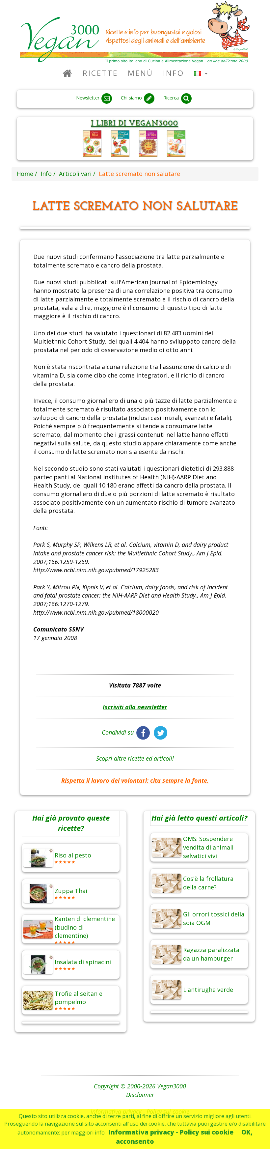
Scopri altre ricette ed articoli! (135, 758)
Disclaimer (140, 1095)
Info (173, 73)
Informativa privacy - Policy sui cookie (171, 1132)
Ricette (100, 73)
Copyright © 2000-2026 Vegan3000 (140, 1086)
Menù (140, 73)
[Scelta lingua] (200, 73)
